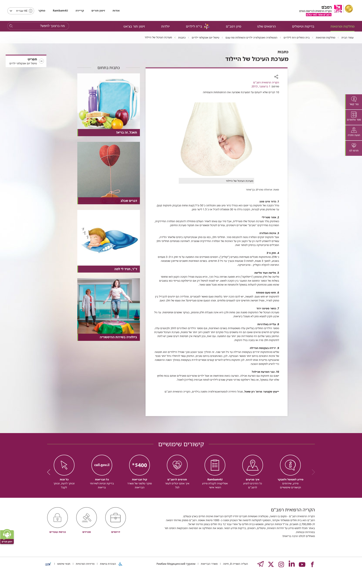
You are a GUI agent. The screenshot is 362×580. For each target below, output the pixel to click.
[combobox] (21, 11)
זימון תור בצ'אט (134, 26)
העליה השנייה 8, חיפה (235, 563)
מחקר (41, 10)
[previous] (312, 472)
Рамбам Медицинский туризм (175, 563)
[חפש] (11, 26)
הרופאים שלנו (266, 26)
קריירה (80, 10)
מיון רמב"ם (233, 26)
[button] (26, 61)
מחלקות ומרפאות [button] (342, 26)
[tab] (353, 101)
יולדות (165, 26)
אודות (116, 10)
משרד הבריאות (209, 563)
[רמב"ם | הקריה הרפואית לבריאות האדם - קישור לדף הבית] (326, 10)
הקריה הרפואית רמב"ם (266, 82)
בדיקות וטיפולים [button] (303, 26)
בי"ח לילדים (194, 26)
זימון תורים (98, 10)
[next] (50, 472)
